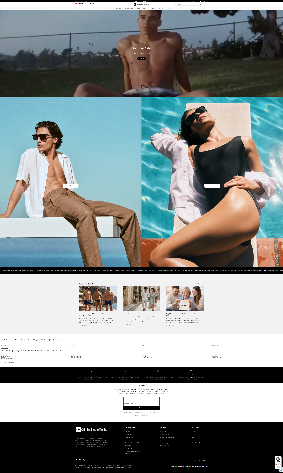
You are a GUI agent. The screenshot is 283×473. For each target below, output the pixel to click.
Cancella (195, 4)
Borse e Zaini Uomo (216, 355)
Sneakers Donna (5, 353)
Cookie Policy (128, 448)
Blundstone (74, 342)
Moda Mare (153, 8)
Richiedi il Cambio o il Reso (167, 437)
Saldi (193, 437)
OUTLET (161, 8)
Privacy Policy (145, 415)
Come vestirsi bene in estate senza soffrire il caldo (137, 314)
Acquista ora (141, 58)
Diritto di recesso (165, 446)
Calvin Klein (214, 342)
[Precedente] (126, 1)
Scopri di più (205, 1)
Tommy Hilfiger (215, 345)
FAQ (126, 440)
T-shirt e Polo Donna (6, 356)
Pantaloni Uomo (75, 355)
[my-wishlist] (203, 4)
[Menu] (281, 457)
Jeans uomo (214, 354)
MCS (142, 344)
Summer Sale (129, 8)
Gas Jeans (73, 343)
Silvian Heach (4, 345)
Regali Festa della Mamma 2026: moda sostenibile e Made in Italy (184, 314)
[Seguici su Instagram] (80, 460)
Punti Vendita (129, 437)
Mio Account (163, 431)
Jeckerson (3, 344)
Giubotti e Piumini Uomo (7, 358)
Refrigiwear (214, 344)
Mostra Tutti (4, 348)
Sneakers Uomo (75, 353)
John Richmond (75, 344)
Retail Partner (109, 467)
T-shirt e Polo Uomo (76, 356)
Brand (168, 8)
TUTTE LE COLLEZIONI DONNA (7, 360)
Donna (89, 3)
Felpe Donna (145, 353)
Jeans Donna (145, 354)
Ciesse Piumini (4, 343)
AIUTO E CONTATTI (90, 5)
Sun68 (72, 345)
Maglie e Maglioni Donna (77, 357)
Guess (143, 343)
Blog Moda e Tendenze (198, 443)
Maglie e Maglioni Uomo (147, 357)
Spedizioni (163, 440)
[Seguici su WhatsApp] (84, 460)
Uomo (93, 3)
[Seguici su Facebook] (76, 460)
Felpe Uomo (214, 353)
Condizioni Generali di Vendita (133, 443)
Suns (143, 345)
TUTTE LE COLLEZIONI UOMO (7, 362)
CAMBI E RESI (83, 5)
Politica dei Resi (164, 434)
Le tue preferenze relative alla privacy (122, 467)
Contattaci (128, 431)
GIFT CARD (77, 5)
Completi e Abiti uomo (76, 354)
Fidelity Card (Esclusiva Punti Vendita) (133, 452)
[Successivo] (156, 1)
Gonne (3, 357)
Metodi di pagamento (166, 443)
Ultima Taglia (195, 440)
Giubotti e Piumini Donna (218, 357)
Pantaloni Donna (5, 355)
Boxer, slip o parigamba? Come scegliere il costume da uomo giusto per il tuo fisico (96, 314)
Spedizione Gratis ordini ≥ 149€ (141, 1)
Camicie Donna (145, 356)
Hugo (213, 343)
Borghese (144, 342)
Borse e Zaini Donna (146, 355)
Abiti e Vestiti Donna (6, 354)
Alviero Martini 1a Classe (7, 342)
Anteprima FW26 (117, 8)
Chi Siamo (128, 434)
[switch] (278, 467)
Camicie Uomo (215, 356)
